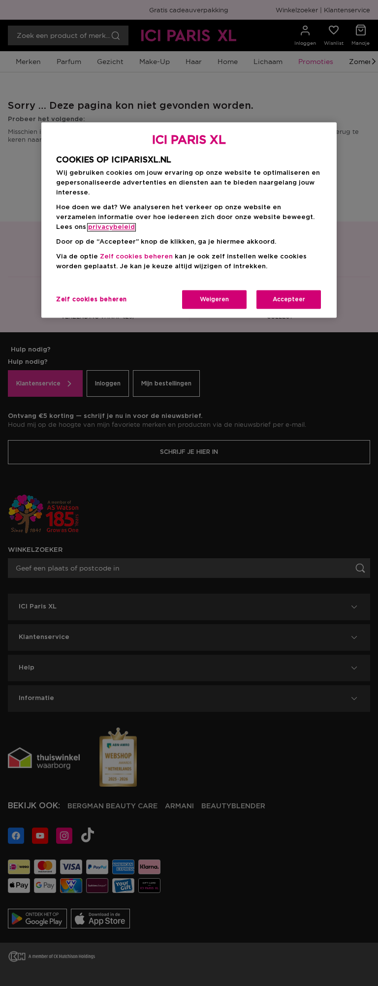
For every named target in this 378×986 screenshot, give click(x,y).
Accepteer (289, 300)
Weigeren (214, 300)
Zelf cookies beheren (91, 300)
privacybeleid (111, 227)
